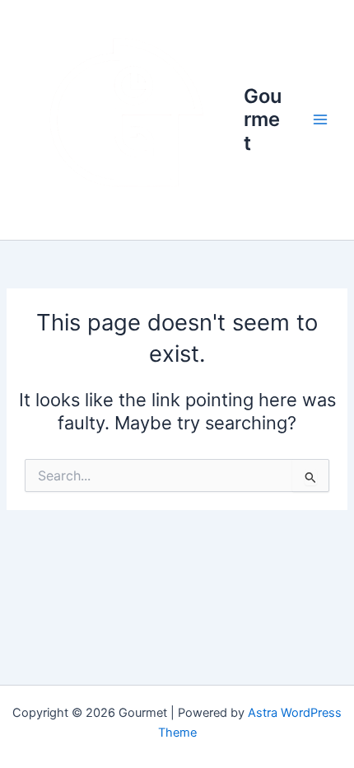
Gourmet (263, 119)
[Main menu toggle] (320, 120)
